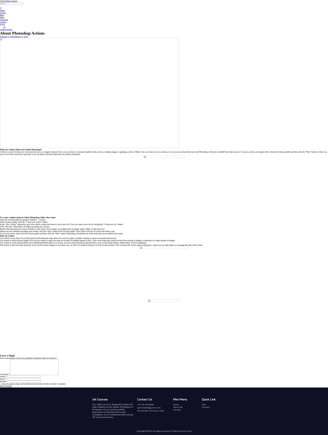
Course (3, 13)
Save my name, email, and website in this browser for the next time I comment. (34, 384)
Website (3, 381)
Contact (3, 22)
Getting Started (6, 30)
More (2, 17)
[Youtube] (112, 421)
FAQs (2, 24)
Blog (2, 15)
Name (3, 376)
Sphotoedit (186, 431)
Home (2, 10)
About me (4, 20)
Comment (4, 374)
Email (3, 379)
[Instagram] (94, 421)
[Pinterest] (106, 421)
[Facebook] (100, 421)
